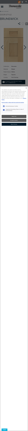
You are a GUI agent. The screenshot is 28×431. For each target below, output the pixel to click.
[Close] (26, 88)
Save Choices (14, 124)
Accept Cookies (14, 120)
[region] (14, 258)
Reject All (14, 116)
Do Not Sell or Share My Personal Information (13, 102)
